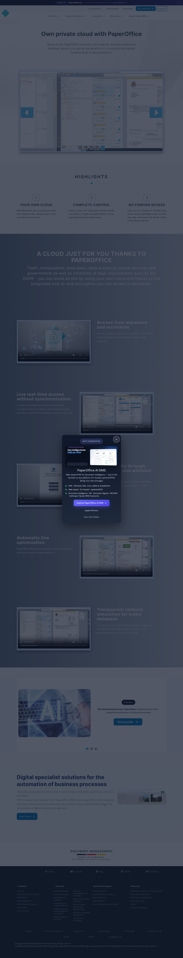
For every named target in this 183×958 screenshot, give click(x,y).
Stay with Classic (91, 517)
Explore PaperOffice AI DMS (92, 503)
